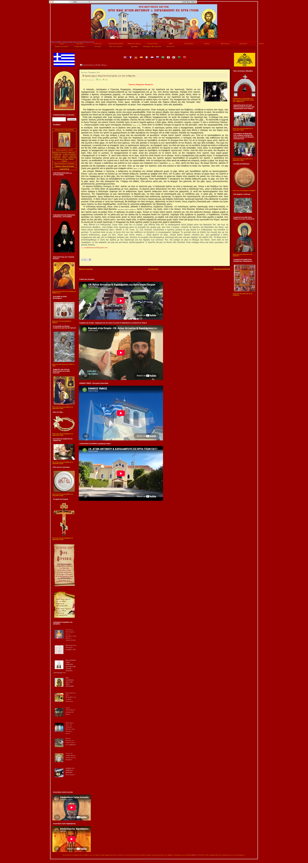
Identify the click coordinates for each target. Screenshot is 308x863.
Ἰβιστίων (65, 156)
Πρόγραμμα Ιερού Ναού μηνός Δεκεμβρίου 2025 (71, 647)
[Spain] (141, 59)
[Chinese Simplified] (184, 59)
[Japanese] (168, 59)
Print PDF (103, 80)
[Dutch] (151, 59)
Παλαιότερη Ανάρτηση (222, 269)
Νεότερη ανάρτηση (86, 269)
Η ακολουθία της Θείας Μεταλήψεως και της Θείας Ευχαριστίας (71, 697)
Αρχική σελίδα (153, 269)
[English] (124, 59)
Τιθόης (64, 158)
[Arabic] (179, 59)
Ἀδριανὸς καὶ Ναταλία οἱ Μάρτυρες (64, 152)
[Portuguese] (162, 59)
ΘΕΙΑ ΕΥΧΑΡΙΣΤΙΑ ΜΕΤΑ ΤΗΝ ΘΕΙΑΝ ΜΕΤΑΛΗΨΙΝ (70, 682)
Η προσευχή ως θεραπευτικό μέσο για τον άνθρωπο (109, 75)
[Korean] (173, 59)
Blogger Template (147, 861)
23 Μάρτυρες (57, 154)
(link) (193, 855)
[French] (130, 59)
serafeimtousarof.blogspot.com (95, 247)
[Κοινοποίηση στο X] (87, 259)
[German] (135, 59)
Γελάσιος (64, 161)
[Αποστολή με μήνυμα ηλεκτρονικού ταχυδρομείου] (82, 259)
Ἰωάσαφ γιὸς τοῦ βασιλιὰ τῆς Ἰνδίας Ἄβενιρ (65, 158)
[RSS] (53, 855)
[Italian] (146, 59)
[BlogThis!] (85, 259)
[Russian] (157, 59)
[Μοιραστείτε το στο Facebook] (90, 259)
